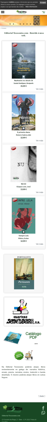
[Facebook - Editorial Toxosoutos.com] (43, 409)
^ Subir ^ (41, 396)
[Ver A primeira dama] (23, 112)
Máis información (31, 7)
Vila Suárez (16, 19)
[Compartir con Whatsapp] (43, 414)
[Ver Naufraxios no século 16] (23, 60)
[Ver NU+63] (23, 163)
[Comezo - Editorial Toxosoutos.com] (21, 12)
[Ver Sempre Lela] (23, 215)
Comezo (4, 28)
